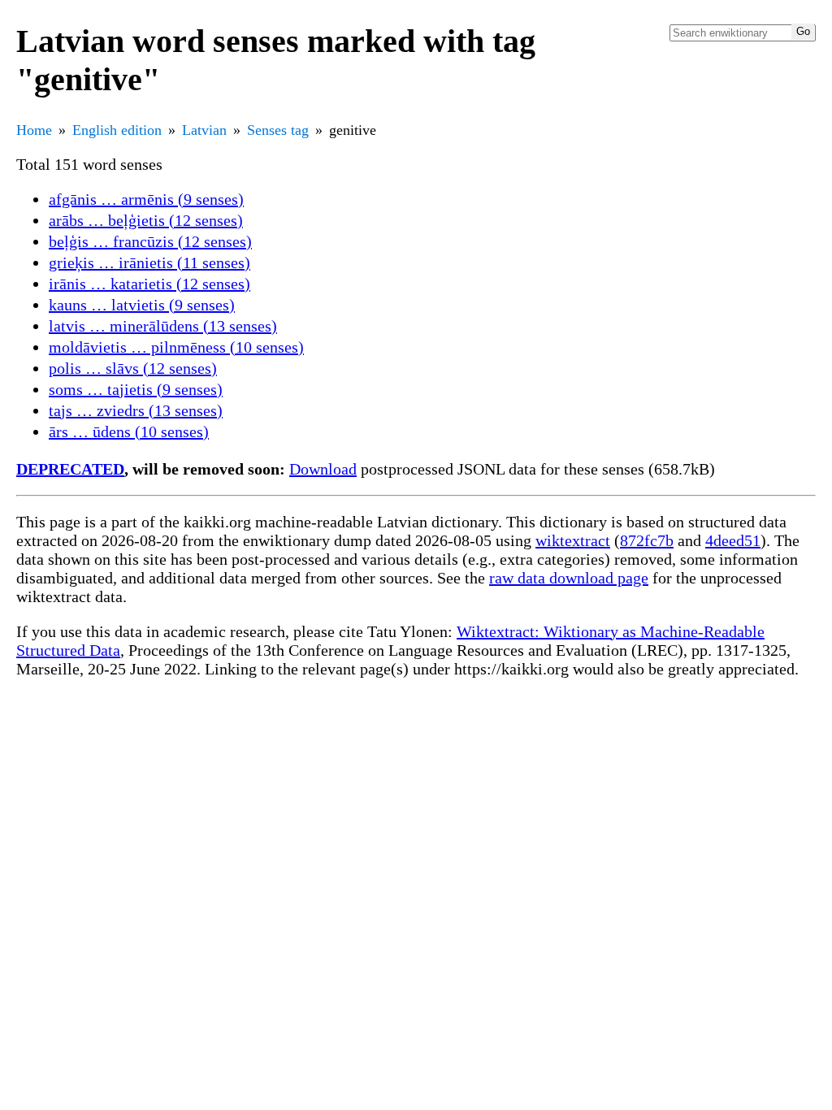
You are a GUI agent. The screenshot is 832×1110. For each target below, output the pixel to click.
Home (34, 130)
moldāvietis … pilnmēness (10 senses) (176, 347)
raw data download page (568, 578)
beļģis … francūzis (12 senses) (150, 241)
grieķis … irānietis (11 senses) (149, 262)
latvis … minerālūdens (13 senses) (163, 326)
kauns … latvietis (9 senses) (142, 305)
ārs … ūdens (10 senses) (129, 431)
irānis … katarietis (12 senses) (149, 284)
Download (323, 469)
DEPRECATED (70, 469)
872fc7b (647, 540)
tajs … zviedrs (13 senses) (136, 410)
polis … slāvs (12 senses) (133, 368)
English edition (117, 130)
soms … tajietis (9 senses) (136, 389)
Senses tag (278, 130)
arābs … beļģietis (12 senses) (146, 220)
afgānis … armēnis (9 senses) (146, 199)
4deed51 (732, 540)
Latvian (204, 130)
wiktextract (572, 540)
